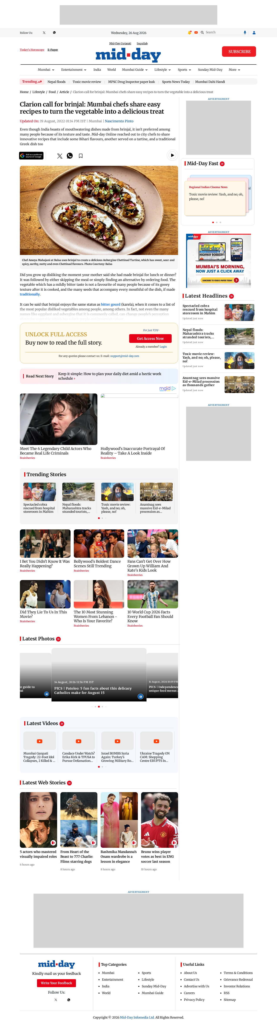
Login (163, 346)
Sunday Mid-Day (210, 70)
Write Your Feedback (56, 983)
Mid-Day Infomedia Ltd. (137, 1017)
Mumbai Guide (133, 70)
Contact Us (191, 980)
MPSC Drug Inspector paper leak (131, 82)
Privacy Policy (194, 1000)
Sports (182, 70)
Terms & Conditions (238, 973)
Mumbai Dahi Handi (210, 82)
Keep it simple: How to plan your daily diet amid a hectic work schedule (109, 376)
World (111, 70)
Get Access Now (150, 338)
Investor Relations (237, 986)
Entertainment (71, 70)
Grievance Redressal (238, 980)
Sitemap (230, 1000)
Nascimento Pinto (119, 121)
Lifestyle (161, 70)
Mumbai (44, 70)
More (232, 70)
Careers (189, 993)
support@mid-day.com (124, 356)
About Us (190, 973)
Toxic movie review (87, 82)
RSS (226, 993)
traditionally (30, 294)
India (97, 70)
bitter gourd (110, 304)
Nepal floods (57, 82)
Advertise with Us (196, 986)
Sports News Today (176, 82)
